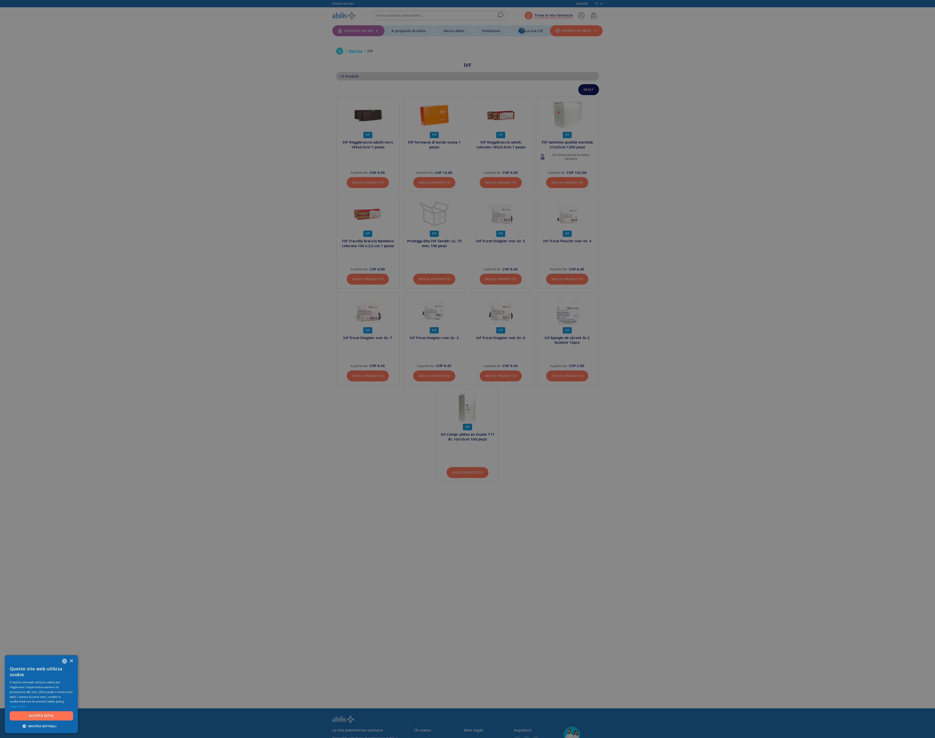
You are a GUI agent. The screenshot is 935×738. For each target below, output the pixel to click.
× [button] (71, 661)
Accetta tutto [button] (41, 716)
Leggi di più (18, 706)
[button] (41, 726)
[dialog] (467, 369)
